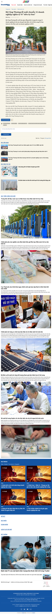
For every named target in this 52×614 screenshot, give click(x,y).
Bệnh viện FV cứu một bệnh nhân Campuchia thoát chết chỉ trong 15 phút (25, 571)
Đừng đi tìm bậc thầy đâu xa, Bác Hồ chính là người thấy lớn (13, 509)
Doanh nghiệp (14, 123)
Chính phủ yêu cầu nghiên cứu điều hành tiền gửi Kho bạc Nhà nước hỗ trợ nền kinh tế (25, 243)
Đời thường (4, 534)
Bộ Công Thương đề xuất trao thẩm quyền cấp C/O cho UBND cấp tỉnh (25, 145)
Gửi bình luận (6, 134)
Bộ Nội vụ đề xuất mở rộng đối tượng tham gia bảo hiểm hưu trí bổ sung (23, 375)
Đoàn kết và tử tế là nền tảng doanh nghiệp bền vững (12, 486)
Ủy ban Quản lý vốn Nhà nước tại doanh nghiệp (37, 123)
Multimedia (4, 461)
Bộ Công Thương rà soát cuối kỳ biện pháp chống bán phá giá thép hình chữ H (27, 151)
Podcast (6, 464)
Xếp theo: (38, 138)
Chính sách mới (20, 9)
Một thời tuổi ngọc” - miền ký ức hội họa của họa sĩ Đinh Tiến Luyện (16, 582)
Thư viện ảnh (11, 464)
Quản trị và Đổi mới (28, 4)
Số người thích (48, 138)
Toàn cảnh (13, 4)
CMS (24, 612)
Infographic (16, 464)
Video (2, 464)
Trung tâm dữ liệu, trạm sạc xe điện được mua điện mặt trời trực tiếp (22, 199)
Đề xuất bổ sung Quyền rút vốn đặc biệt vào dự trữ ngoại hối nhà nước (22, 418)
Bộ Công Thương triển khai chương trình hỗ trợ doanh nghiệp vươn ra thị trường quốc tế (28, 158)
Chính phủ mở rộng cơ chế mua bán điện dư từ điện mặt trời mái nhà (22, 332)
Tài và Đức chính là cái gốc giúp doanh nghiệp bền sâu (37, 509)
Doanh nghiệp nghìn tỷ (22, 123)
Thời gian (42, 138)
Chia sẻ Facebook (6, 119)
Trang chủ (8, 9)
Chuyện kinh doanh (38, 4)
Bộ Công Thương (7, 123)
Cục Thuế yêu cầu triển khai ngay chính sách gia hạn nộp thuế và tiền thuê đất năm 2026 (25, 288)
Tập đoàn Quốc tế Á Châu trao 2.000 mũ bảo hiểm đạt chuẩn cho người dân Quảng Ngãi (21, 574)
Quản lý (5, 125)
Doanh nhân (20, 4)
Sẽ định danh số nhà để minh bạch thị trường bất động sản (34, 180)
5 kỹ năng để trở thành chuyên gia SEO (29, 166)
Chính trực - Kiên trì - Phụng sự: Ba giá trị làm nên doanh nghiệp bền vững (38, 486)
